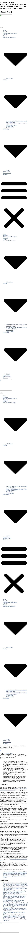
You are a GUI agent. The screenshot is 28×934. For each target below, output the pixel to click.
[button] (14, 204)
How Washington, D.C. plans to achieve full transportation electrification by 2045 (13, 901)
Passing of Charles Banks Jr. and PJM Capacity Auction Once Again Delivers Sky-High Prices (14, 917)
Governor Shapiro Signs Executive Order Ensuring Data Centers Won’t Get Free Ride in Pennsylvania (15, 883)
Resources (5, 174)
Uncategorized (20, 869)
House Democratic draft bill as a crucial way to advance (13, 789)
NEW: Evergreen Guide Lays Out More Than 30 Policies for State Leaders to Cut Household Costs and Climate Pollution (15, 910)
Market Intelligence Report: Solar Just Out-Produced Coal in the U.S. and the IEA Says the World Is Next (15, 903)
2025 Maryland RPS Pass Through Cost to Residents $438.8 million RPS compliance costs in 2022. (15, 886)
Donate (4, 35)
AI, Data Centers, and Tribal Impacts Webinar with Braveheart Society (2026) (15, 906)
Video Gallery (9, 78)
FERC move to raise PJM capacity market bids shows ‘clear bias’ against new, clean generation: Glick (14, 876)
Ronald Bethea (3, 869)
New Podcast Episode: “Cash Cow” (11, 893)
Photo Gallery (6, 171)
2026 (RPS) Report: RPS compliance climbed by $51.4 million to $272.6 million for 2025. (14, 891)
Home (4, 30)
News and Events (7, 173)
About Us (5, 31)
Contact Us (5, 34)
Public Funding (9, 126)
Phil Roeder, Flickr (8, 753)
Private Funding (10, 127)
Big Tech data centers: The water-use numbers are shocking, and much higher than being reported (15, 895)
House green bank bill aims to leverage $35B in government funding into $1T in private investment (15, 872)
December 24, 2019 (12, 869)
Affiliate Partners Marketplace (10, 33)
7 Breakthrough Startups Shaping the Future (13, 915)
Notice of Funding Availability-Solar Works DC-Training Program (16, 124)
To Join (7, 170)
